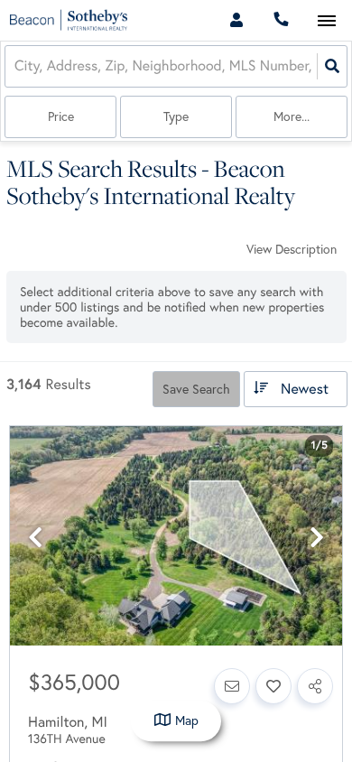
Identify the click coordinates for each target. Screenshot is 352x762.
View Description (291, 249)
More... (291, 116)
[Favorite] (273, 686)
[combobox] (16, 66)
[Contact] (232, 686)
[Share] (315, 686)
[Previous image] (35, 538)
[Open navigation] (326, 21)
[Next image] (317, 538)
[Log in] (236, 20)
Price (61, 116)
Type (176, 116)
